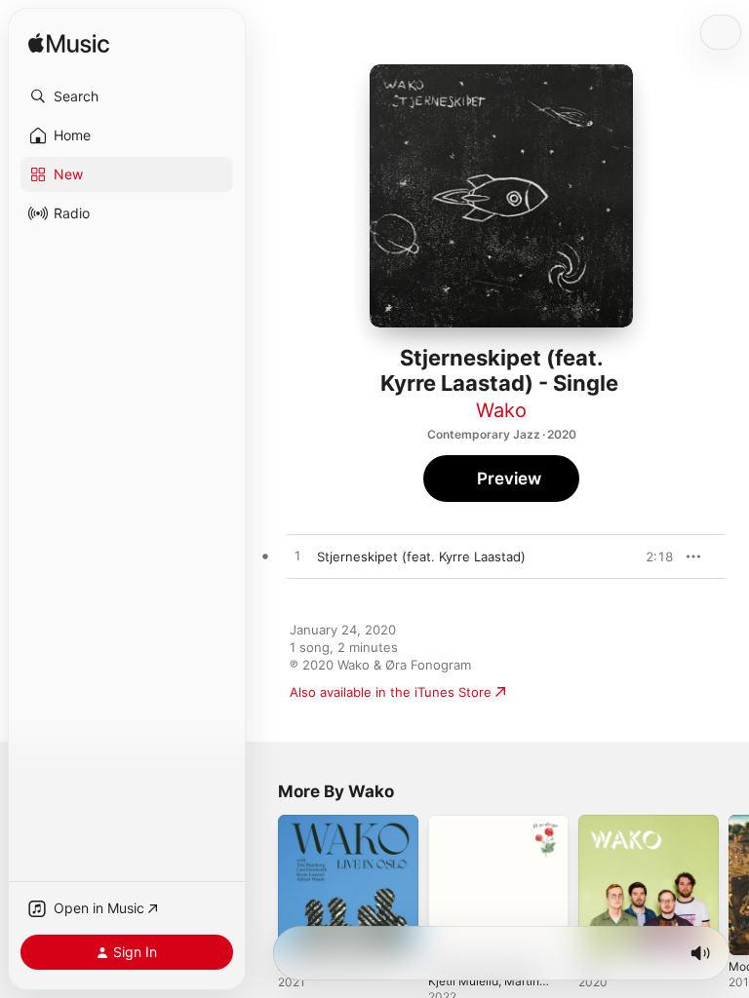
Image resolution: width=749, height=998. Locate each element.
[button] (126, 96)
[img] (68, 44)
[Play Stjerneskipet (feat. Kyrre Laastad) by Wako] (297, 556)
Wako (501, 410)
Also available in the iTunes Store (391, 692)
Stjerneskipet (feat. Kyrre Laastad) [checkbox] (421, 556)
